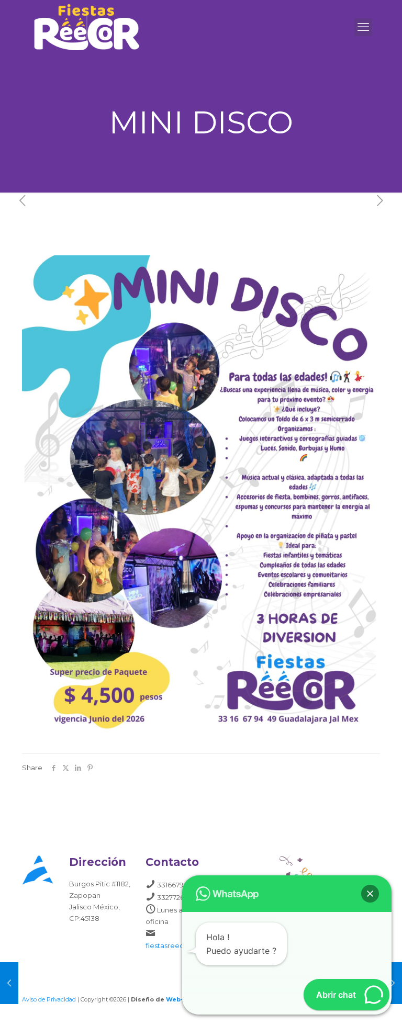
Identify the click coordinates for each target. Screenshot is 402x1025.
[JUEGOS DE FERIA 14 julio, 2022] (9, 983)
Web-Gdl (180, 999)
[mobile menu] (363, 27)
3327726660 (177, 897)
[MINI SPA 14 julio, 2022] (393, 983)
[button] (370, 894)
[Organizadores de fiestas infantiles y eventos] (86, 27)
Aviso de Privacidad (49, 999)
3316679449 (176, 885)
